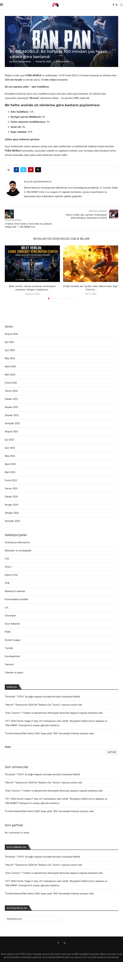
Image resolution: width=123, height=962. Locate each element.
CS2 (7, 558)
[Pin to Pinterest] (31, 169)
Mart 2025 (10, 472)
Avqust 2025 (11, 431)
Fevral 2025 (11, 480)
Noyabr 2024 (11, 504)
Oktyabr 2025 (12, 415)
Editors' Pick (11, 575)
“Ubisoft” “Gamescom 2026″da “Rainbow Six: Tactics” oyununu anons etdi (43, 782)
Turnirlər (9, 648)
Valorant (9, 664)
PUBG (8, 631)
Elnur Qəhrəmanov (21, 61)
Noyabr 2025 (11, 407)
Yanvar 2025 (11, 488)
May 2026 (10, 358)
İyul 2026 (9, 342)
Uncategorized (12, 656)
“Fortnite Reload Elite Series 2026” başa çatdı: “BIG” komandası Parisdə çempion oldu (49, 811)
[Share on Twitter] (23, 169)
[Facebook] (113, 4)
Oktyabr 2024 (12, 512)
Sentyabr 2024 (12, 521)
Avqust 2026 (11, 334)
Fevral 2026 (11, 382)
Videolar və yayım (14, 672)
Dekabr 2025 (11, 399)
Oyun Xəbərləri (12, 623)
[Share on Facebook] (16, 169)
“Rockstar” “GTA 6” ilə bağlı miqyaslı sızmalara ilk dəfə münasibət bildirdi (42, 774)
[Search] (121, 4)
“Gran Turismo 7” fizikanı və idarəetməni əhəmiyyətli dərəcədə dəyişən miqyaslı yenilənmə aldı (53, 790)
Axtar (8, 746)
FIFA (7, 583)
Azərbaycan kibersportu (17, 542)
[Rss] (116, 4)
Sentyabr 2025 (12, 423)
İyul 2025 (9, 439)
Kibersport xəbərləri (15, 591)
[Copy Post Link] (38, 169)
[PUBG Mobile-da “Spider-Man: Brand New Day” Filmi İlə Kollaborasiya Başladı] (90, 263)
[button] (9, 272)
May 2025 (10, 456)
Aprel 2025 (10, 464)
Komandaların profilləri (16, 599)
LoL (7, 607)
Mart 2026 (10, 374)
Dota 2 (8, 566)
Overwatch (10, 615)
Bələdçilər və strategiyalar (18, 550)
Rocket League (12, 640)
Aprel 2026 (10, 366)
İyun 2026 (10, 350)
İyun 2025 (10, 447)
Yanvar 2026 (11, 390)
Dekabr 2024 (11, 496)
